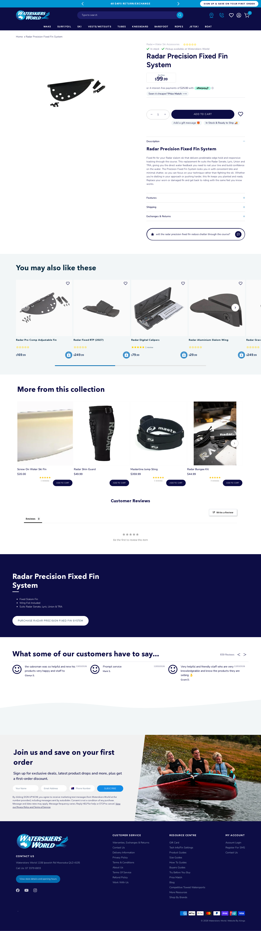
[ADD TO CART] (68, 355)
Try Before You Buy (179, 872)
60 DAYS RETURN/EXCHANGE (130, 3)
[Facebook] (18, 890)
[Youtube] (26, 890)
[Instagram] (35, 890)
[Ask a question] (238, 234)
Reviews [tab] (30, 518)
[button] (195, 234)
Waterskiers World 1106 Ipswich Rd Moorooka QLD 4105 (48, 862)
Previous (82, 3)
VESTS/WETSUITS (99, 26)
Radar (149, 44)
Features (151, 198)
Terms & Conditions (123, 862)
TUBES (122, 26)
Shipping (151, 207)
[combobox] (130, 15)
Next (178, 3)
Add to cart (62, 483)
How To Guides (178, 862)
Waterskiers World (217, 920)
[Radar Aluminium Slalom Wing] (217, 308)
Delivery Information (124, 852)
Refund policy (120, 877)
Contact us (231, 852)
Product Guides (177, 852)
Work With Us (121, 882)
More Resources (178, 892)
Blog (172, 882)
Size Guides (175, 857)
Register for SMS (235, 847)
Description (152, 141)
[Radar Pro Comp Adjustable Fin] (44, 308)
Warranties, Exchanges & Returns (131, 842)
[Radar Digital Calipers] (159, 308)
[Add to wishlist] (240, 114)
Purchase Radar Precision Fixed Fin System (50, 620)
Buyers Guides (177, 867)
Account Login (233, 842)
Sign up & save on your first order (229, 3)
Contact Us (119, 847)
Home (19, 36)
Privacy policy (120, 857)
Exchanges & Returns (158, 216)
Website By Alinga (236, 920)
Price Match (175, 877)
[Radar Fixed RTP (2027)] (102, 308)
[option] (73, 86)
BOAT (208, 26)
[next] (234, 443)
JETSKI (194, 26)
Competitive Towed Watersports (187, 887)
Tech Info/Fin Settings (181, 847)
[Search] (180, 15)
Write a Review (224, 512)
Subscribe (110, 788)
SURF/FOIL (64, 26)
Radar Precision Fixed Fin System (44, 36)
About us (118, 867)
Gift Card (174, 842)
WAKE (47, 26)
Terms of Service (122, 872)
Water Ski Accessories (167, 44)
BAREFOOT (161, 26)
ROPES (179, 26)
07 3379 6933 (33, 868)
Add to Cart (203, 114)
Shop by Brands (178, 897)
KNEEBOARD (140, 26)
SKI (79, 26)
